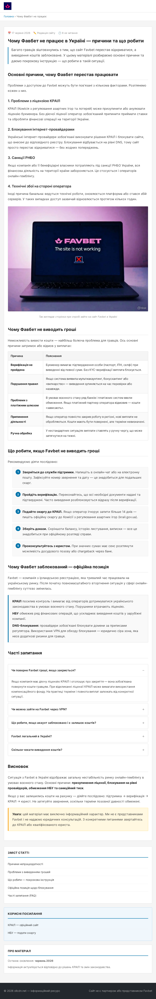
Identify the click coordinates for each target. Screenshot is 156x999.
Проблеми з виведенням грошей (29, 872)
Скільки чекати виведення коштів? (36, 750)
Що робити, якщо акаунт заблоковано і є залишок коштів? (53, 723)
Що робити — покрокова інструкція (31, 879)
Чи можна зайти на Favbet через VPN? (39, 709)
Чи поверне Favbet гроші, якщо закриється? (43, 670)
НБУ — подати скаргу (22, 932)
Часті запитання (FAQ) (22, 895)
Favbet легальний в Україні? (31, 736)
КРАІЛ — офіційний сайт (23, 925)
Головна (9, 16)
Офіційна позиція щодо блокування (30, 887)
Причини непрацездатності (25, 864)
